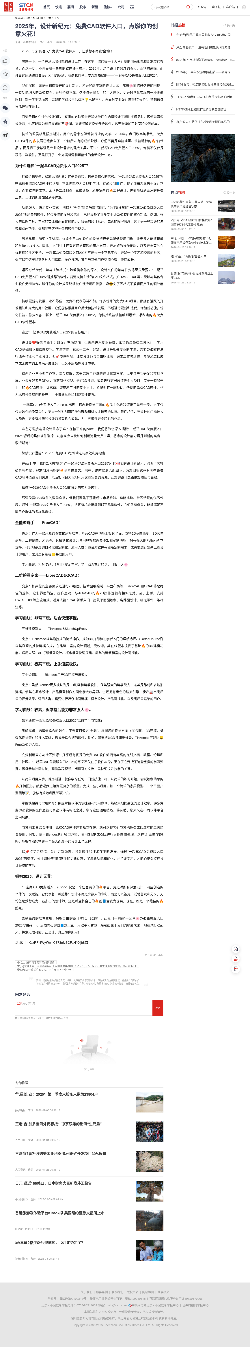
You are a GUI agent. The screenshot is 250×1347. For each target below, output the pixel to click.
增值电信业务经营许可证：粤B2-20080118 (118, 1298)
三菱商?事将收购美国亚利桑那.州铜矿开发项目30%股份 (60, 1153)
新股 (95, 7)
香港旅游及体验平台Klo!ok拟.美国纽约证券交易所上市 (60, 1212)
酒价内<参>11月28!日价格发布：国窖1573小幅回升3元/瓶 (192, 222)
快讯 (58, 7)
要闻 (70, 7)
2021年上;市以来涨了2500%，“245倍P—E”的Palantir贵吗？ (205, 60)
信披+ (108, 7)
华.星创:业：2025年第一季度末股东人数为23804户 (56, 1094)
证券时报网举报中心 (195, 1305)
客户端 (230, 7)
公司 (121, 7)
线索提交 (163, 1292)
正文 (56, 18)
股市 (82, 7)
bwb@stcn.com (117, 1305)
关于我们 (86, 1292)
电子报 (216, 7)
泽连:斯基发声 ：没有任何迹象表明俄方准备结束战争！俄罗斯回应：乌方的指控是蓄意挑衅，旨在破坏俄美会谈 (205, 47)
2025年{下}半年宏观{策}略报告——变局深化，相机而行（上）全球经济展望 (205, 72)
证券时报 (38, 18)
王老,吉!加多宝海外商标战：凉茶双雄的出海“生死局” (58, 1123)
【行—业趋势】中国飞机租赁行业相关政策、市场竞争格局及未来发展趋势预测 (205, 97)
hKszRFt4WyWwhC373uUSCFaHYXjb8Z (57, 942)
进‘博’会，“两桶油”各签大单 (188, 256)
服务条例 (102, 1292)
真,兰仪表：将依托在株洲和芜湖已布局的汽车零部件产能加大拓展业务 (205, 122)
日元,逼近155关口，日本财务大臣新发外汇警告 (53, 1183)
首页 (46, 7)
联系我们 (117, 1292)
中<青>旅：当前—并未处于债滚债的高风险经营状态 (191, 204)
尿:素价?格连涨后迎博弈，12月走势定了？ (50, 1242)
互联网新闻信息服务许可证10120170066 (176, 1298)
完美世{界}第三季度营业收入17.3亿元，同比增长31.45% (205, 35)
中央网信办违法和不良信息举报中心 (155, 1305)
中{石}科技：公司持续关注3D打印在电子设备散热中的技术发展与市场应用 (191, 242)
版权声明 (133, 1292)
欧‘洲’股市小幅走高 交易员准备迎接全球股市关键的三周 (205, 84)
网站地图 (148, 1292)
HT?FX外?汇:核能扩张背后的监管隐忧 (201, 109)
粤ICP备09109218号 (72, 1298)
